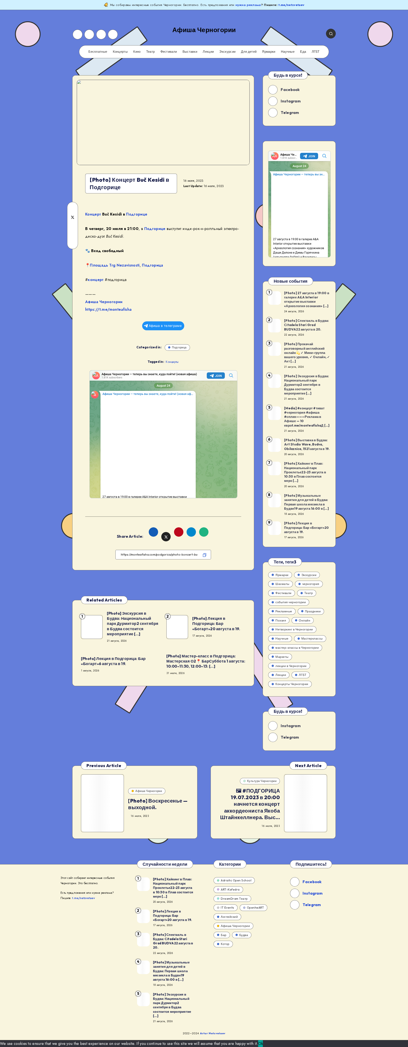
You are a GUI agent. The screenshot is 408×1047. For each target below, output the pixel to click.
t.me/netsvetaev (291, 5)
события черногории (290, 602)
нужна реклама (248, 5)
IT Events (227, 907)
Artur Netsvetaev (212, 1033)
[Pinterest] (101, 34)
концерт (95, 279)
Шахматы (282, 584)
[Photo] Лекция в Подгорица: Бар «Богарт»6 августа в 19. (113, 661)
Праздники (313, 611)
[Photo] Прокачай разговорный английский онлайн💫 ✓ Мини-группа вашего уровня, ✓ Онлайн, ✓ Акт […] (307, 352)
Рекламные (283, 611)
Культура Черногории (262, 781)
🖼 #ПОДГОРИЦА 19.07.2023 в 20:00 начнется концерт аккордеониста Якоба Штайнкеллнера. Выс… (250, 803)
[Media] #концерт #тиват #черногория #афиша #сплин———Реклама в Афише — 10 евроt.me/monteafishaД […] (306, 416)
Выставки (190, 52)
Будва (243, 935)
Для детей (248, 52)
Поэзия (280, 620)
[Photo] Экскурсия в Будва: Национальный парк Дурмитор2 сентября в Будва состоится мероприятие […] (133, 623)
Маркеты (282, 657)
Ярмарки (268, 52)
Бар (224, 935)
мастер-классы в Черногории (297, 648)
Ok (260, 1043)
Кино (136, 52)
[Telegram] (113, 34)
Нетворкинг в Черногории (294, 629)
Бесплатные (97, 52)
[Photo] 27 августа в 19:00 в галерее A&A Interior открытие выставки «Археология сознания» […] (306, 299)
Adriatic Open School (236, 880)
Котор (225, 944)
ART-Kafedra (230, 889)
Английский (229, 917)
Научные (288, 52)
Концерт (93, 214)
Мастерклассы (312, 638)
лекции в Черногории (291, 666)
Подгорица (152, 265)
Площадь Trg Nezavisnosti (114, 265)
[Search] (331, 33)
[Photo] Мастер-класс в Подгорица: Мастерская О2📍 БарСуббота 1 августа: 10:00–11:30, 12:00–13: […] (205, 661)
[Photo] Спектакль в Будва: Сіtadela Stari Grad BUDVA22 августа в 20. (306, 325)
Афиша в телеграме (165, 326)
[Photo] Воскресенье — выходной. (158, 803)
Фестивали (168, 52)
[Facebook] (77, 34)
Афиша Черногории (104, 302)
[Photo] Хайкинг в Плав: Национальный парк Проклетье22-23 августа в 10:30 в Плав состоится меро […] (305, 472)
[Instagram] (89, 34)
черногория (310, 584)
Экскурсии (227, 52)
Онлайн (304, 620)
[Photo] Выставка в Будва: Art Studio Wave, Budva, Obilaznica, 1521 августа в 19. (307, 444)
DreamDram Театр (234, 899)
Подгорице (136, 214)
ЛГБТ (316, 52)
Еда (303, 52)
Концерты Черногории (291, 684)
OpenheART (255, 907)
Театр (150, 52)
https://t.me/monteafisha (108, 309)
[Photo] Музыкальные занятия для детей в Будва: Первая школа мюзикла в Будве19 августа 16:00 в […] (306, 502)
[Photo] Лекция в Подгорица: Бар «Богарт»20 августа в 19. (216, 623)
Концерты (120, 52)
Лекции (208, 52)
